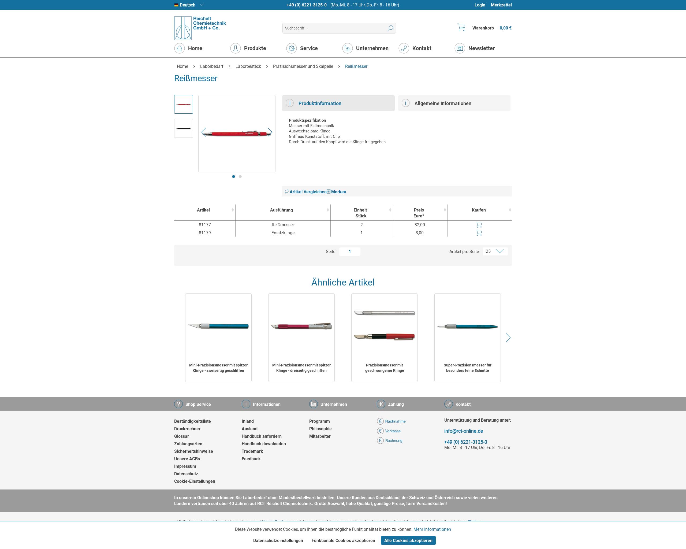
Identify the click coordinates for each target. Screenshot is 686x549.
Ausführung (281, 210)
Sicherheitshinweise (193, 451)
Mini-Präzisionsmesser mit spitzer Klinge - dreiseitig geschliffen (301, 368)
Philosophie (320, 428)
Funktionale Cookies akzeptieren (343, 540)
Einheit (360, 212)
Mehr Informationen (432, 529)
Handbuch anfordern (262, 436)
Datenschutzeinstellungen (278, 540)
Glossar (181, 436)
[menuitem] (482, 5)
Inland (248, 421)
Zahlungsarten (188, 443)
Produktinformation (320, 103)
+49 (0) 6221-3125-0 (307, 5)
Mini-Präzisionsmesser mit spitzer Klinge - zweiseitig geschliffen (218, 368)
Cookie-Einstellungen (194, 481)
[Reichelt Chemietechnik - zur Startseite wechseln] (200, 28)
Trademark (252, 451)
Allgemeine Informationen (443, 103)
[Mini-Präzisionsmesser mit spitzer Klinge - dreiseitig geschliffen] (301, 326)
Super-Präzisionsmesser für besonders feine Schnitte (467, 368)
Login (480, 5)
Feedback (251, 458)
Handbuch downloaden (264, 443)
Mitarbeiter (320, 436)
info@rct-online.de (463, 431)
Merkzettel (501, 5)
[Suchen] (390, 28)
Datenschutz (186, 473)
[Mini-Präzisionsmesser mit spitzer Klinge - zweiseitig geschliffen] (218, 326)
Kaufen (479, 210)
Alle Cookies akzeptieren (408, 540)
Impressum (185, 466)
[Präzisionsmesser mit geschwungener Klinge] (384, 326)
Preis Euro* (418, 212)
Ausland (250, 428)
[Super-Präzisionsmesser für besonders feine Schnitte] (468, 326)
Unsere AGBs (187, 458)
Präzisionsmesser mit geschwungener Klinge (384, 368)
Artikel (203, 210)
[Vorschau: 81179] (183, 128)
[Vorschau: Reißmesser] (183, 104)
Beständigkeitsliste (192, 421)
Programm (319, 421)
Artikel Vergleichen (308, 191)
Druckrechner (187, 428)
